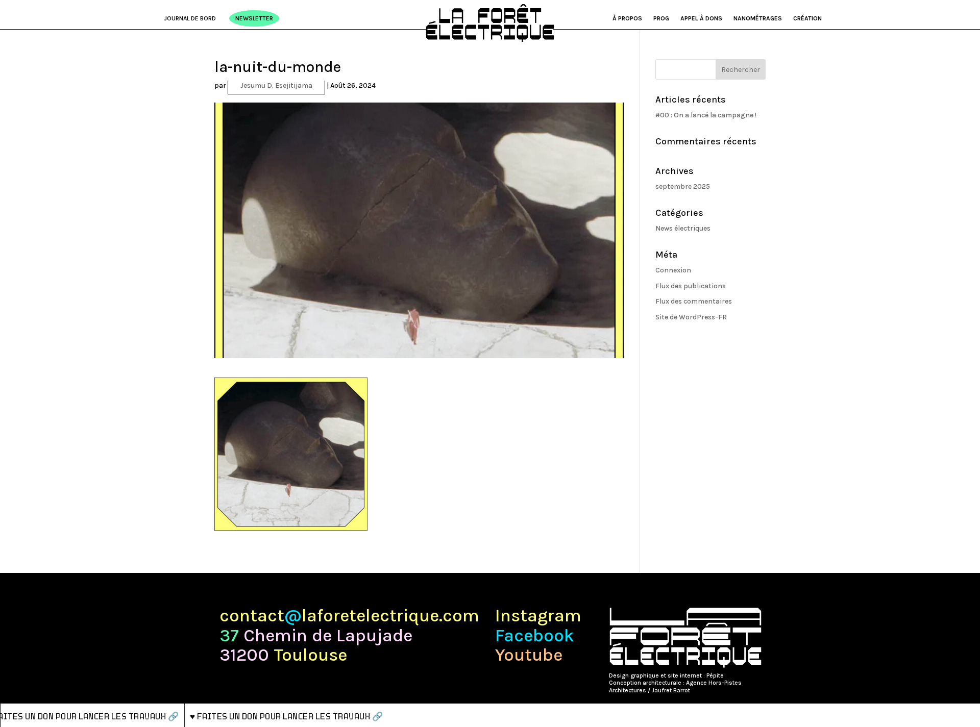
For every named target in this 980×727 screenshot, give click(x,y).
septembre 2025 (682, 186)
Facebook (534, 636)
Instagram (538, 616)
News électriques (682, 228)
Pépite (715, 675)
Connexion (673, 270)
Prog (661, 18)
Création (807, 18)
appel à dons (701, 18)
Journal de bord (190, 18)
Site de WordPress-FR (691, 317)
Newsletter (254, 18)
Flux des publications (690, 286)
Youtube (528, 655)
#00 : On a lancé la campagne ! (705, 115)
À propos (627, 18)
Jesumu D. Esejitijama (276, 85)
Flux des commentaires (693, 301)
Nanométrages (757, 18)
